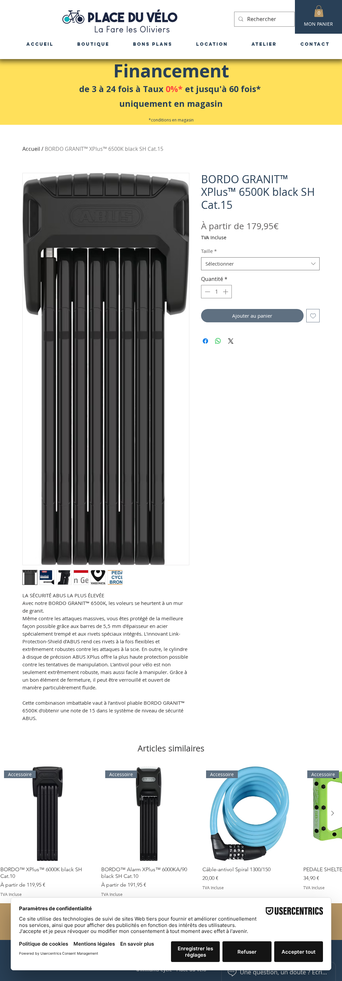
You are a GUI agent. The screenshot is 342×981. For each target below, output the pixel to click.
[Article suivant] (333, 813)
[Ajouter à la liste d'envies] (313, 316)
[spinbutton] (216, 291)
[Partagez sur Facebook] (205, 341)
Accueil (31, 148)
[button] (319, 11)
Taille (209, 251)
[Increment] (226, 291)
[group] (171, 831)
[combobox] (260, 263)
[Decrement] (206, 291)
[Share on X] (231, 341)
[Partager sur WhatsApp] (218, 341)
